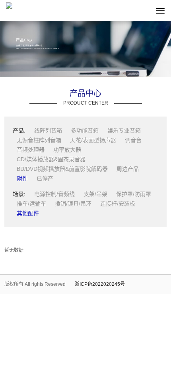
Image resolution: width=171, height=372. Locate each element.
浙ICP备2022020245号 (100, 284)
